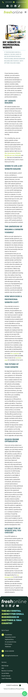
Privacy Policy (20, 689)
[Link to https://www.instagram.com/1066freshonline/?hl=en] (12, 6)
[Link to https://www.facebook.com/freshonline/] (7, 6)
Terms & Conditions (9, 689)
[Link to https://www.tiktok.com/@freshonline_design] (19, 6)
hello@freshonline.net (21, 2)
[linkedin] (10, 606)
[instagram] (6, 606)
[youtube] (17, 606)
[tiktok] (14, 606)
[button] (24, 693)
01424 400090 (8, 2)
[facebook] (3, 606)
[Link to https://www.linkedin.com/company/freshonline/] (15, 6)
